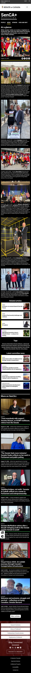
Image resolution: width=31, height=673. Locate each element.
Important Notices (15, 661)
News (9, 22)
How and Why (23, 22)
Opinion (14, 22)
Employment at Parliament (15, 637)
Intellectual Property (16, 664)
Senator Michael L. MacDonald (21, 343)
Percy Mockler (25, 293)
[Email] (29, 58)
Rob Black (19, 85)
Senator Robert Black (8, 343)
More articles (15, 616)
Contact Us (15, 670)
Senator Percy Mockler (9, 348)
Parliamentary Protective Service (16, 633)
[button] (2, 536)
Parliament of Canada (8, 2)
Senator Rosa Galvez (7, 345)
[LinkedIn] (27, 58)
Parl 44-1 (18, 348)
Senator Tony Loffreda (23, 347)
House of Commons (15, 625)
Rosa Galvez (18, 171)
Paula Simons (19, 257)
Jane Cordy (5, 205)
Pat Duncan (15, 205)
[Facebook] (22, 58)
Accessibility (15, 667)
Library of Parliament (15, 629)
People (3, 22)
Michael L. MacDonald (23, 204)
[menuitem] (3, 23)
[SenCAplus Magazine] (9, 16)
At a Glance (24, 348)
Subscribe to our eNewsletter (15, 651)
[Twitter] (25, 58)
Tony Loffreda (19, 291)
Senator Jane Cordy (18, 345)
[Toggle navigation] (27, 7)
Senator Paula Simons (11, 347)
